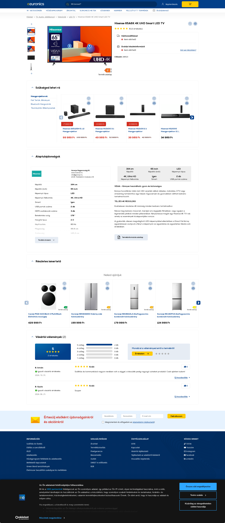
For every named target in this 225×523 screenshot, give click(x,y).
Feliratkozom (176, 416)
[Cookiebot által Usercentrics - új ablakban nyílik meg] (22, 518)
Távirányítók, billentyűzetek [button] (43, 108)
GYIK (133, 443)
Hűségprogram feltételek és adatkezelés (44, 459)
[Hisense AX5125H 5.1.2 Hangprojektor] (77, 111)
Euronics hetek (88, 10)
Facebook (190, 455)
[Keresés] (154, 5)
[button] (31, 24)
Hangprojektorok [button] (39, 96)
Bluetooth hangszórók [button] (41, 104)
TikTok (188, 443)
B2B (92, 466)
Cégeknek (105, 10)
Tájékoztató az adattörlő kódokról (145, 455)
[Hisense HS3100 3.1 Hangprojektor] (110, 111)
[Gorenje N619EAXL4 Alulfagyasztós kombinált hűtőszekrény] (134, 296)
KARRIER (118, 10)
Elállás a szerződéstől (36, 447)
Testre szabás (196, 495)
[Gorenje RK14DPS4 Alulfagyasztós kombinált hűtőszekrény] (177, 296)
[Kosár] (190, 4)
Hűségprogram (54, 10)
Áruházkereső (162, 10)
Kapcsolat (135, 447)
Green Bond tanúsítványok (38, 466)
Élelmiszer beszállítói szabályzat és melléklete (47, 470)
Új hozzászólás (181, 377)
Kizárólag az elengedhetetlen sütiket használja (198, 505)
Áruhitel (71, 10)
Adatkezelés (32, 455)
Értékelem (139, 353)
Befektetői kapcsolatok (36, 462)
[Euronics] (37, 4)
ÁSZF (29, 451)
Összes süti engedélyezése (198, 486)
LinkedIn (190, 459)
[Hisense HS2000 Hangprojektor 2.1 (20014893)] (175, 111)
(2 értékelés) (136, 29)
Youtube (190, 447)
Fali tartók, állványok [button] (40, 100)
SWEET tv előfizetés (99, 462)
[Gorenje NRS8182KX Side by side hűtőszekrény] (91, 296)
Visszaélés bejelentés (140, 459)
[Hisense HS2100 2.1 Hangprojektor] (143, 111)
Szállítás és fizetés (34, 443)
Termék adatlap (105, 74)
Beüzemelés (96, 455)
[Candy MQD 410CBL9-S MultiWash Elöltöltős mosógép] (48, 296)
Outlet (93, 459)
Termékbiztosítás (98, 447)
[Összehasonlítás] (89, 103)
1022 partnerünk (54, 489)
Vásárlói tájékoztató (139, 451)
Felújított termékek (137, 10)
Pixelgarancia (96, 451)
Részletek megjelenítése (50, 518)
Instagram (190, 451)
